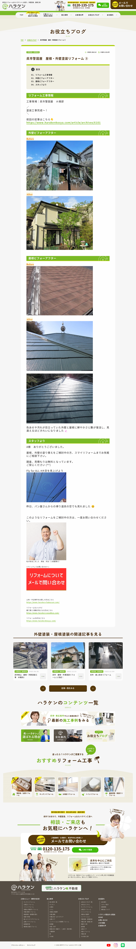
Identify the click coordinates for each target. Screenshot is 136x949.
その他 (51, 936)
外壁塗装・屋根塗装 (86, 919)
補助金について (105, 909)
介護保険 (52, 931)
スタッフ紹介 (105, 904)
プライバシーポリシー (18, 945)
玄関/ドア (52, 919)
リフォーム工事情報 (43, 74)
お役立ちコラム (85, 904)
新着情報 (103, 907)
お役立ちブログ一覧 (86, 902)
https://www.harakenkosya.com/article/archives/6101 (63, 122)
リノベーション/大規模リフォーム (59, 922)
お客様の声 (102, 926)
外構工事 (83, 934)
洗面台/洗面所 (54, 912)
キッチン (52, 904)
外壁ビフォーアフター (44, 78)
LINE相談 (101, 923)
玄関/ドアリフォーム (30, 922)
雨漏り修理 (27, 917)
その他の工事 (85, 936)
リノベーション (85, 917)
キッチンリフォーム (29, 902)
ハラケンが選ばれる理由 (106, 915)
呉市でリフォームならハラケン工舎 (70, 945)
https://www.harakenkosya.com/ (41, 621)
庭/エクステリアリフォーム (31, 919)
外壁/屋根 (52, 914)
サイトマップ (31, 945)
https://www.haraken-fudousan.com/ (43, 602)
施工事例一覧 (53, 902)
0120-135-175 (56, 849)
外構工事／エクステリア (56, 917)
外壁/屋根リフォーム (30, 912)
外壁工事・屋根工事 (86, 922)
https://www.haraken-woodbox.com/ (42, 613)
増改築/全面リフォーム (30, 926)
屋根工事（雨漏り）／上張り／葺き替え (61, 929)
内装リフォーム (85, 931)
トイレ (51, 909)
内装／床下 (53, 926)
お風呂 (51, 907)
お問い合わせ (102, 920)
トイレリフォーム (29, 907)
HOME (100, 917)
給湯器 (51, 924)
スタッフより (41, 84)
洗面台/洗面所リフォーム (31, 909)
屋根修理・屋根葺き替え (30, 914)
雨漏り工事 (84, 924)
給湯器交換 (27, 924)
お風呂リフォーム (29, 904)
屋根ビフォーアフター (44, 81)
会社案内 (103, 902)
